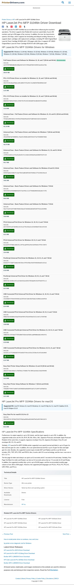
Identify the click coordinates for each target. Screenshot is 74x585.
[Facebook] (3, 27)
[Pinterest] (12, 27)
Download (10, 69)
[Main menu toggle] (69, 2)
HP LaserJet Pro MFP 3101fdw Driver (15, 523)
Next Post (67, 534)
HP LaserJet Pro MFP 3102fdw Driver (15, 527)
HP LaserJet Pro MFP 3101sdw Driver (50, 527)
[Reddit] (20, 27)
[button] (63, 2)
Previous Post (7, 534)
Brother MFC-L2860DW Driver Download (17, 556)
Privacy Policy (30, 578)
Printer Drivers (6, 19)
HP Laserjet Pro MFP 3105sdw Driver (49, 518)
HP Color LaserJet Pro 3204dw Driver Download (19, 560)
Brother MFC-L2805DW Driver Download (17, 563)
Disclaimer (54, 570)
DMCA (56, 578)
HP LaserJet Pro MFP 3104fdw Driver (15, 518)
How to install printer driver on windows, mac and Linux (21, 539)
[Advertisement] (37, 13)
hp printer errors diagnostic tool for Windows (17, 543)
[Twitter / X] (7, 27)
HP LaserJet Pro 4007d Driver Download (16, 550)
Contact (18, 578)
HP (14, 19)
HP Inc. (24, 504)
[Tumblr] (25, 27)
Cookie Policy (41, 578)
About (23, 578)
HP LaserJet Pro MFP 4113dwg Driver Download (19, 553)
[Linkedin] (16, 27)
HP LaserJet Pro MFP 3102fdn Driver (49, 523)
